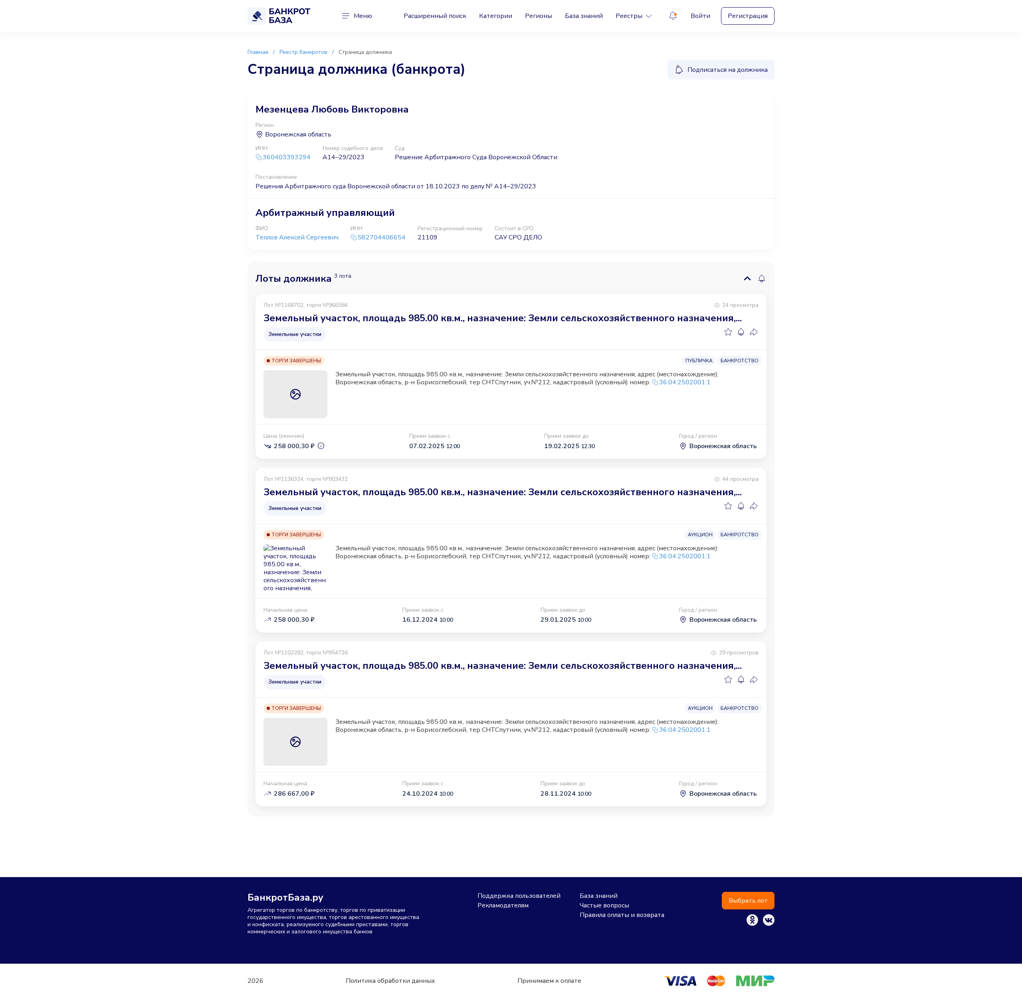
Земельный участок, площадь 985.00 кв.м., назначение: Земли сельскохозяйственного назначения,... (502, 318)
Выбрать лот (748, 900)
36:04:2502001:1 (685, 382)
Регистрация (748, 16)
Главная (258, 52)
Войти (700, 16)
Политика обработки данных (390, 981)
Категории (495, 16)
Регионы (538, 16)
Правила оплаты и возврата (622, 915)
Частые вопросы (604, 905)
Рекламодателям (503, 905)
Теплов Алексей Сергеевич (297, 237)
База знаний (584, 16)
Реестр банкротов (303, 52)
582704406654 (382, 237)
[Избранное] (728, 332)
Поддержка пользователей (519, 896)
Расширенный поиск (435, 16)
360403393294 (287, 157)
